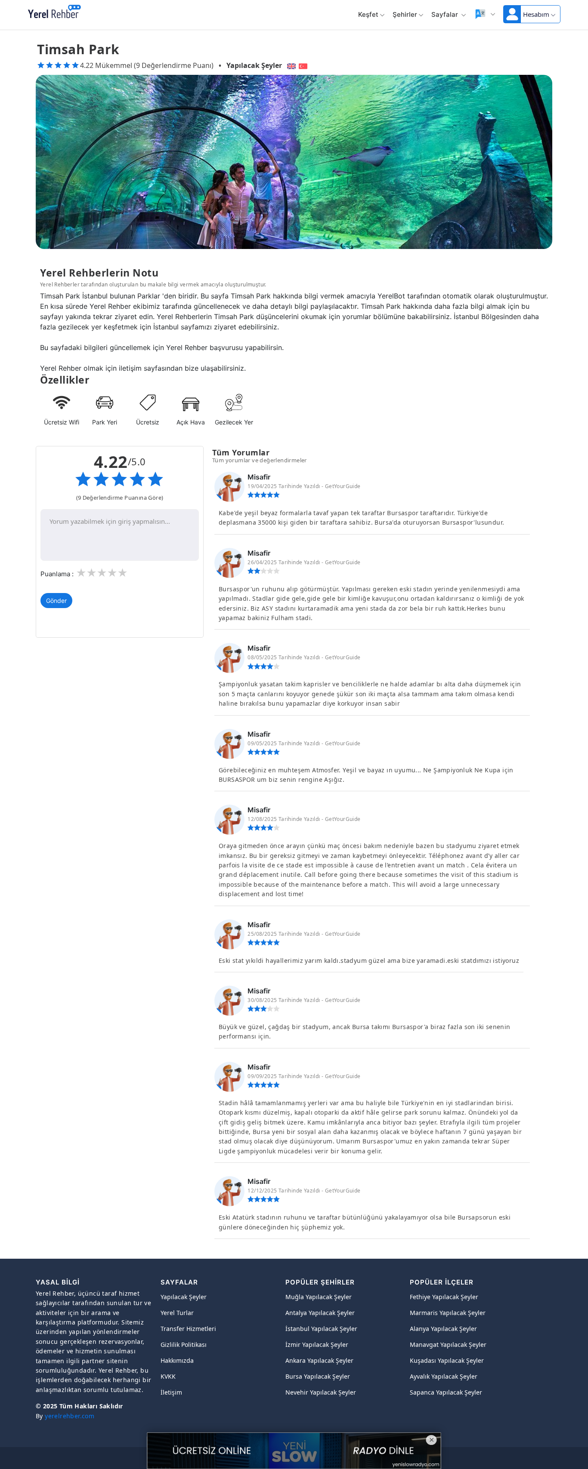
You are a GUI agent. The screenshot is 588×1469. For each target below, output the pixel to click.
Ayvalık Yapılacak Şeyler (443, 1376)
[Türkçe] (304, 65)
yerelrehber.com (69, 1416)
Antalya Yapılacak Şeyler (320, 1313)
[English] (290, 65)
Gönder (56, 600)
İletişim (171, 1392)
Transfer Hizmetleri (188, 1329)
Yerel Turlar (177, 1313)
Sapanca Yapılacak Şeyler (446, 1392)
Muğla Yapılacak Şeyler (318, 1297)
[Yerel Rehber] (54, 12)
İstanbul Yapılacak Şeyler (321, 1329)
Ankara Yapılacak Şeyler (319, 1360)
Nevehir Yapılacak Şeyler (320, 1392)
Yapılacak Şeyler (254, 65)
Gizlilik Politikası (184, 1344)
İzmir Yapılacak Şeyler (316, 1344)
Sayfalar (445, 14)
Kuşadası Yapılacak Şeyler (447, 1360)
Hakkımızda (177, 1360)
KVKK (168, 1376)
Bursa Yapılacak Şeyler (317, 1376)
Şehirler (405, 14)
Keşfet (368, 14)
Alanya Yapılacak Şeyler (443, 1329)
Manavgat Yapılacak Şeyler (448, 1344)
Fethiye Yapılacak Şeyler (444, 1297)
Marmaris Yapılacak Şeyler (448, 1313)
